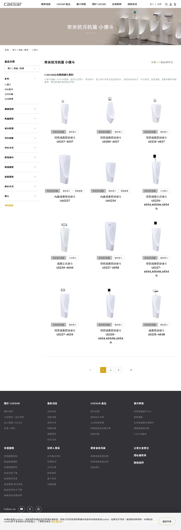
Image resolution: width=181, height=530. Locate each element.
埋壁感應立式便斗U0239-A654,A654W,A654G (156, 202)
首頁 (7, 49)
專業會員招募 (98, 448)
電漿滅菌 (45, 4)
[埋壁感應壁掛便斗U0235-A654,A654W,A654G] (110, 303)
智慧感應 (78, 191)
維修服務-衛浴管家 (13, 484)
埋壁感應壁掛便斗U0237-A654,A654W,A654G (156, 269)
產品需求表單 (10, 478)
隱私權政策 (140, 455)
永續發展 (51, 484)
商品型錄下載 (10, 472)
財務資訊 (51, 461)
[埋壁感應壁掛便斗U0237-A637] (64, 110)
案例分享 (51, 422)
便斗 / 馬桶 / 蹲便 (20, 49)
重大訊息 (51, 478)
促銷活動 (51, 417)
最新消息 (52, 403)
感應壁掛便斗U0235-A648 (156, 332)
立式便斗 (164, 191)
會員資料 (95, 467)
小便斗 (8, 84)
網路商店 (132, 4)
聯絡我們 (139, 462)
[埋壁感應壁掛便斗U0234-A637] (156, 110)
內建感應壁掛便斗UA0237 (65, 199)
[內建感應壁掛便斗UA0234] (110, 169)
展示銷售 (81, 4)
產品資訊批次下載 (13, 489)
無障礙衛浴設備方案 (100, 428)
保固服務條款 (10, 456)
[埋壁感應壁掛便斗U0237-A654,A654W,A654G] (156, 236)
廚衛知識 (51, 428)
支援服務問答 (10, 467)
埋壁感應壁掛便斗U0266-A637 (110, 140)
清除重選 (9, 205)
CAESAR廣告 (140, 433)
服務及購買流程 (142, 428)
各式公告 (51, 439)
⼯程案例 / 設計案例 (14, 417)
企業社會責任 (141, 448)
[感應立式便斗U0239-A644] (64, 236)
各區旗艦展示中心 (143, 411)
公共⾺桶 (9, 94)
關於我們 (8, 411)
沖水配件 (9, 89)
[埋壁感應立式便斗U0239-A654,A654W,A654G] (156, 169)
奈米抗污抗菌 (58, 132)
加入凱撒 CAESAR (13, 422)
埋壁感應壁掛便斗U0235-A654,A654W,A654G (110, 336)
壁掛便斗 (72, 132)
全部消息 (51, 411)
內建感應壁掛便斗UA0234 (110, 199)
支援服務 (117, 4)
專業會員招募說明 (13, 495)
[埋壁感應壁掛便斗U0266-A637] (110, 110)
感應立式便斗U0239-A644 (64, 266)
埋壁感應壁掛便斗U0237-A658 (110, 266)
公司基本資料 (54, 456)
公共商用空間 (97, 422)
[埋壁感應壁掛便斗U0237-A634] (64, 303)
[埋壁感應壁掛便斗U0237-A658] (110, 236)
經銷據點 (138, 417)
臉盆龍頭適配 (10, 461)
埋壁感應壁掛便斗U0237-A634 (65, 332)
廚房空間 (95, 433)
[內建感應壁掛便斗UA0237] (64, 169)
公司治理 (51, 467)
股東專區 (51, 472)
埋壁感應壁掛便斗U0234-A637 (156, 140)
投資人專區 (9, 428)
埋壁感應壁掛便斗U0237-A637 (65, 140)
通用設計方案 (97, 417)
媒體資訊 (51, 433)
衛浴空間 (95, 411)
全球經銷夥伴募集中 (144, 422)
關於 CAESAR (99, 4)
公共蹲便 (9, 99)
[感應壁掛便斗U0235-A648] (156, 303)
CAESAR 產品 (63, 4)
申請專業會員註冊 (99, 461)
